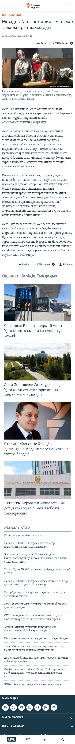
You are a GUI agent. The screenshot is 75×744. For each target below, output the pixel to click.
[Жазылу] (54, 707)
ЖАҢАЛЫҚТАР (12, 15)
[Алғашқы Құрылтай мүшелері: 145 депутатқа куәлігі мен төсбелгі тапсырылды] (37, 480)
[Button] (42, 43)
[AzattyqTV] (45, 739)
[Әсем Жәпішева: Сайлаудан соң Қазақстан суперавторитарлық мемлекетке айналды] (37, 361)
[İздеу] (62, 739)
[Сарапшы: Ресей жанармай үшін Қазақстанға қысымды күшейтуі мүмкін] (37, 302)
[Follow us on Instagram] (29, 707)
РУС (27, 739)
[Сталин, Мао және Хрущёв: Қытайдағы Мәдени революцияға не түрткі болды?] (37, 421)
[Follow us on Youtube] (21, 707)
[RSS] (45, 707)
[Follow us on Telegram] (37, 707)
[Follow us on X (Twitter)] (13, 707)
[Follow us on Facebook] (5, 707)
